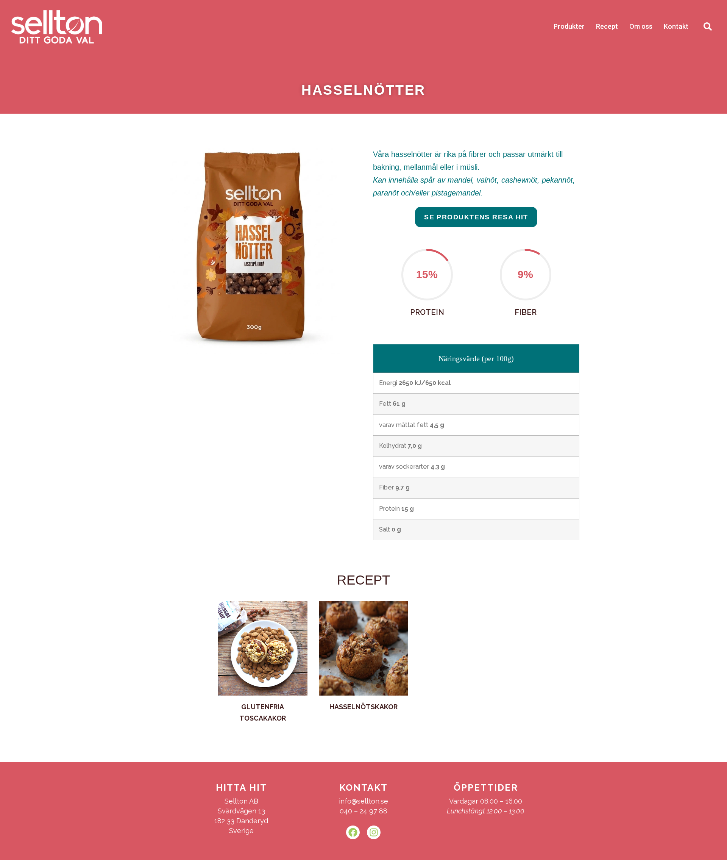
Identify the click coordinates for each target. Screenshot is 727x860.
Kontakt (676, 26)
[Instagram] (374, 832)
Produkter (569, 26)
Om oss (640, 26)
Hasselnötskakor (363, 707)
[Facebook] (353, 832)
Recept (607, 26)
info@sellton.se (363, 801)
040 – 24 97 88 (363, 811)
